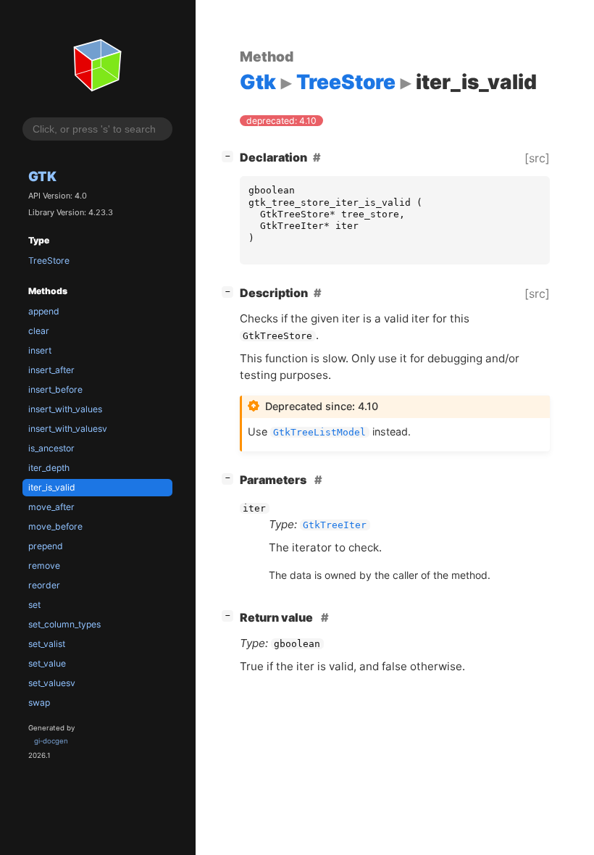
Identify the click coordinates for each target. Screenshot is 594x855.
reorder (44, 585)
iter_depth (49, 467)
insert (39, 350)
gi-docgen (51, 741)
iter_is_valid (51, 487)
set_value (47, 663)
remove (44, 565)
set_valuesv (51, 682)
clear (38, 330)
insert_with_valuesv (67, 428)
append (43, 311)
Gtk (42, 176)
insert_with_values (65, 409)
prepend (45, 546)
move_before (55, 526)
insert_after (51, 369)
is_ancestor (51, 448)
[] (230, 155)
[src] (537, 158)
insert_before (55, 389)
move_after (51, 506)
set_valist (46, 643)
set (34, 604)
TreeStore (49, 260)
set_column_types (64, 624)
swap (39, 702)
